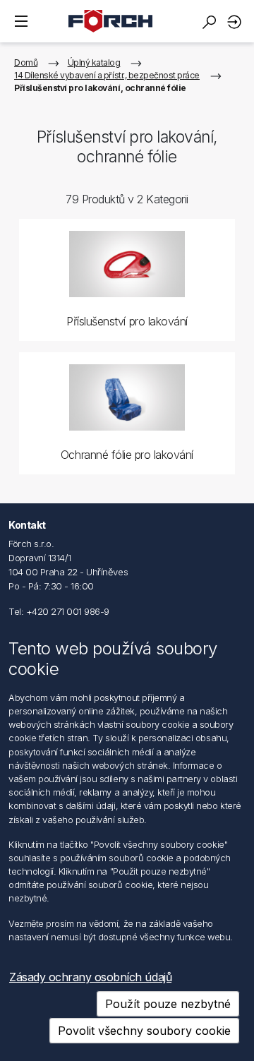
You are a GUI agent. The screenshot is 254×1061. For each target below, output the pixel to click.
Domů (25, 62)
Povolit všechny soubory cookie (144, 1031)
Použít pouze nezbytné (168, 1004)
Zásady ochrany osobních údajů (90, 977)
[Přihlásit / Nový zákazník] (236, 22)
